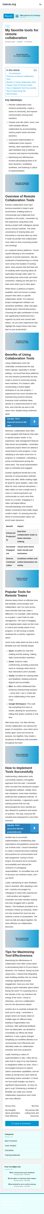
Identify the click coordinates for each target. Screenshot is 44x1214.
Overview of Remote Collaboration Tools (20, 77)
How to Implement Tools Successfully (21, 88)
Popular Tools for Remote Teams (19, 85)
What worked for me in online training (22, 1184)
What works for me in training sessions (22, 15)
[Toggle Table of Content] (34, 70)
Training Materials (12, 1155)
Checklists (9, 1150)
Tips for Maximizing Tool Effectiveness (16, 92)
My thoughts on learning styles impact (22, 1178)
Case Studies (10, 1146)
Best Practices (11, 1141)
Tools (7, 26)
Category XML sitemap (12, 1204)
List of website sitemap (12, 1201)
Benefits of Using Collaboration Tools (21, 82)
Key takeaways (15, 73)
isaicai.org (9, 4)
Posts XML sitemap (11, 1208)
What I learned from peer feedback (22, 1172)
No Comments (28, 41)
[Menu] (40, 4)
